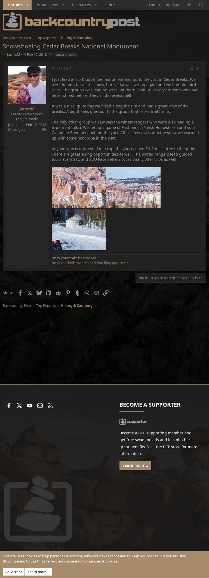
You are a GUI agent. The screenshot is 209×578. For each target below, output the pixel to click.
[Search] (201, 5)
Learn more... (135, 465)
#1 (199, 68)
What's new (47, 4)
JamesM (13, 54)
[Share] (191, 68)
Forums (15, 4)
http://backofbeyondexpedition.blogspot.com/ (90, 262)
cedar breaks (66, 54)
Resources (81, 4)
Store (110, 4)
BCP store (171, 446)
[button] (27, 5)
